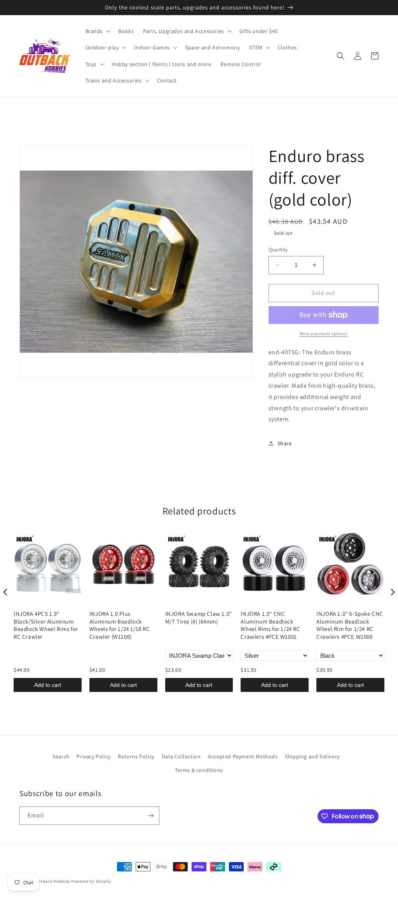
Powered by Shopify (91, 881)
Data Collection (181, 756)
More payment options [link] (323, 333)
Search (61, 756)
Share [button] (285, 443)
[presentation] (5, 592)
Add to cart (47, 685)
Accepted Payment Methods (243, 756)
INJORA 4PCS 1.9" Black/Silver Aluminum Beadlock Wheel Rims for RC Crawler (46, 625)
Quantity (278, 249)
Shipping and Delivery (312, 756)
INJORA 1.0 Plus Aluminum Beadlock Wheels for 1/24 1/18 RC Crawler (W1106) (119, 625)
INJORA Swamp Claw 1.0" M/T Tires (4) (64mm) (198, 617)
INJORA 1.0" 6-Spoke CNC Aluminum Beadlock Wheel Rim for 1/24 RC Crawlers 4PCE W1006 (349, 625)
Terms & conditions (199, 770)
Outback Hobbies (52, 881)
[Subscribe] (150, 816)
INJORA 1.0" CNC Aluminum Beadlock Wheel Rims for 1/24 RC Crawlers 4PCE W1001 (270, 625)
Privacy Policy (93, 756)
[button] (97, 31)
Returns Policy (136, 756)
